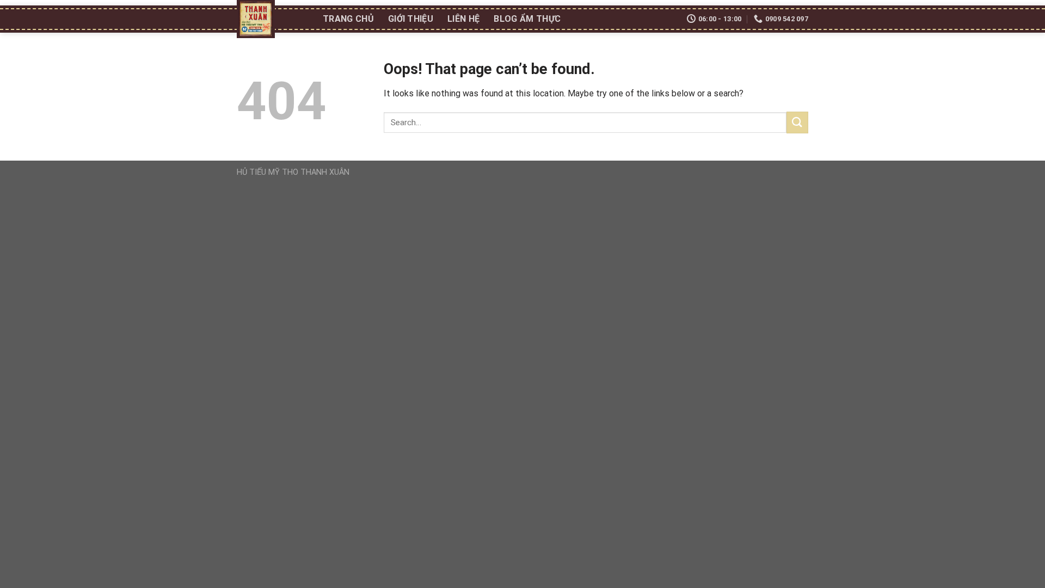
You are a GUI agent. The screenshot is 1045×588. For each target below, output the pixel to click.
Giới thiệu (410, 19)
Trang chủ (348, 19)
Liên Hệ (463, 19)
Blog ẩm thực (527, 19)
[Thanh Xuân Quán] (271, 19)
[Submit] (797, 122)
